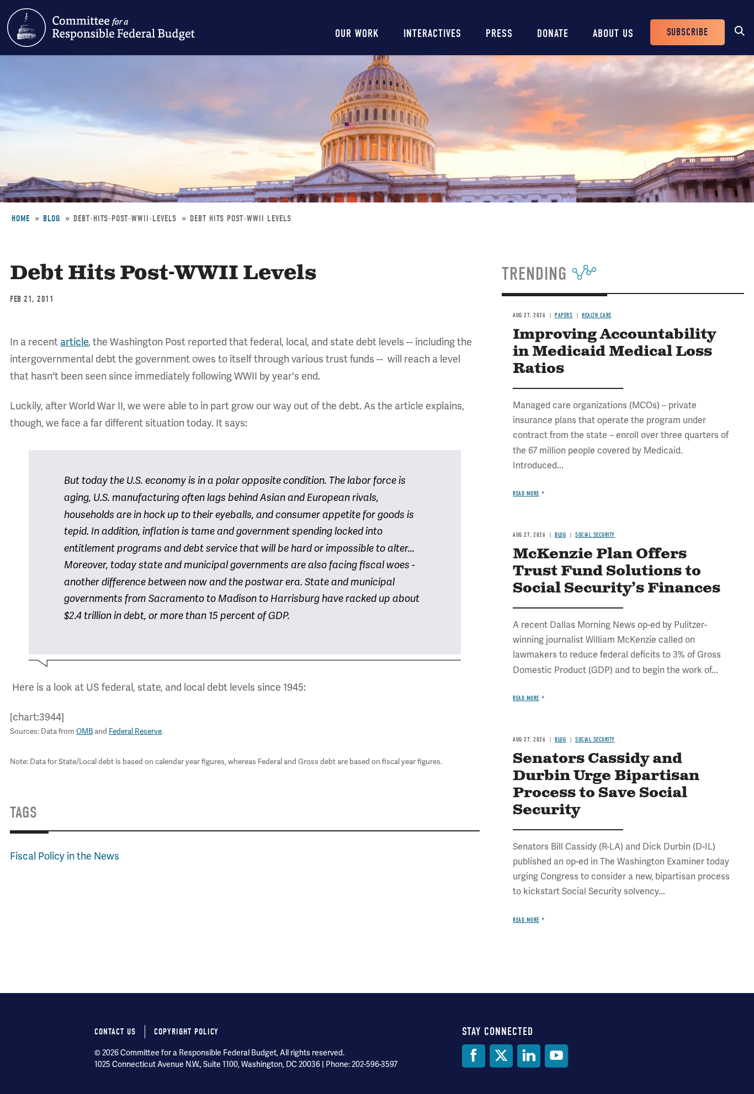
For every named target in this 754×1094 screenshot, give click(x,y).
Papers (563, 315)
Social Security (595, 534)
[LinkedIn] (528, 1056)
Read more (526, 493)
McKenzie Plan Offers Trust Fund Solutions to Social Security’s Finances (616, 571)
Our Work (357, 33)
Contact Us (115, 1032)
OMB (84, 731)
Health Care (597, 315)
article (74, 341)
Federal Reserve (135, 731)
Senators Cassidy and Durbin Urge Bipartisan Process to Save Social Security (606, 784)
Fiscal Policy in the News (64, 856)
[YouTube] (556, 1056)
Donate (553, 33)
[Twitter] (501, 1056)
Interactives (432, 33)
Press (499, 33)
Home (21, 218)
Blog (51, 218)
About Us (613, 33)
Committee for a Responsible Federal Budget (101, 27)
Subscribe (687, 32)
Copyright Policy (186, 1032)
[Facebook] (473, 1056)
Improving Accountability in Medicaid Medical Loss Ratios (614, 351)
